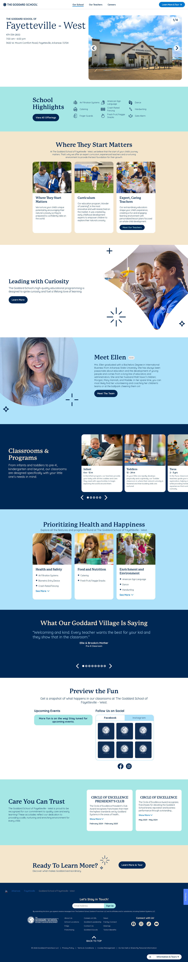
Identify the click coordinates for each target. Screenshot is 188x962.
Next (177, 48)
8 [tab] (105, 666)
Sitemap (106, 926)
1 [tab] (88, 498)
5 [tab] (100, 498)
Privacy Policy (68, 948)
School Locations (71, 922)
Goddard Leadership (92, 922)
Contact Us (88, 926)
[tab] (110, 718)
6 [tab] (99, 666)
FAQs (66, 926)
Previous (94, 48)
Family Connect (110, 922)
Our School (78, 5)
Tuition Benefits (109, 930)
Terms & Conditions (86, 948)
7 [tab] (102, 666)
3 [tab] (94, 498)
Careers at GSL (90, 918)
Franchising (69, 930)
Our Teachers (95, 5)
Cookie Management (106, 948)
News (105, 918)
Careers (112, 5)
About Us (68, 918)
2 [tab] (91, 498)
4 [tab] (97, 498)
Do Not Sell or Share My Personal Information (138, 948)
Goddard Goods (91, 930)
